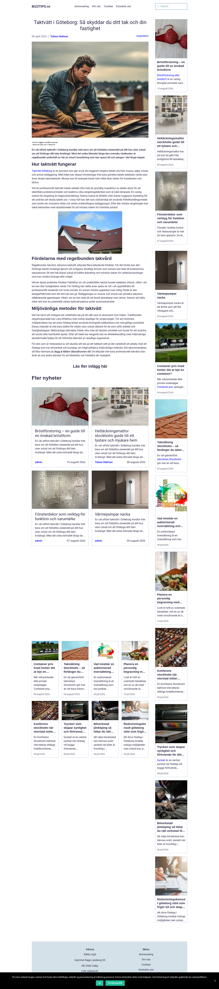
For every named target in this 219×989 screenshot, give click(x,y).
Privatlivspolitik (115, 983)
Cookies (108, 6)
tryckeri (161, 760)
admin (38, 462)
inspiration (142, 35)
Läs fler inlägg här (90, 366)
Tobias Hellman (59, 36)
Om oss (96, 6)
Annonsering (82, 6)
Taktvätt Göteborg (42, 170)
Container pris (165, 386)
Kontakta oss (123, 6)
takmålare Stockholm (169, 459)
